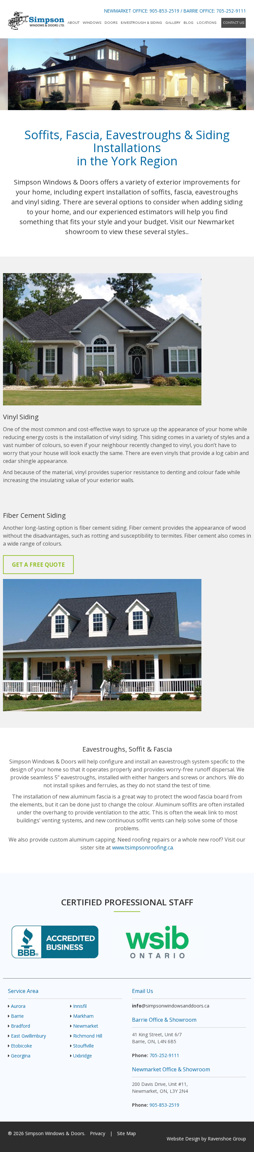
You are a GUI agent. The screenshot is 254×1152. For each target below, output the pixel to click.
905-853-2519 (164, 11)
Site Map (126, 1133)
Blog (188, 23)
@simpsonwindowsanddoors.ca (170, 1006)
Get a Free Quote (38, 564)
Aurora (18, 1006)
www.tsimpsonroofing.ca (142, 847)
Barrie (17, 1016)
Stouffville (83, 1046)
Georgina (20, 1055)
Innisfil (80, 1006)
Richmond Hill (87, 1036)
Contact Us (233, 23)
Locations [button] (206, 23)
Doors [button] (111, 23)
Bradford (20, 1026)
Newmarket (85, 1026)
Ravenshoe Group (227, 1138)
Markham (83, 1016)
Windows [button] (92, 23)
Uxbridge (82, 1055)
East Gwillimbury (28, 1036)
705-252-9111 (231, 11)
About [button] (73, 23)
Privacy (97, 1133)
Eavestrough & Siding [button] (141, 23)
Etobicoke (21, 1046)
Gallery (172, 23)
